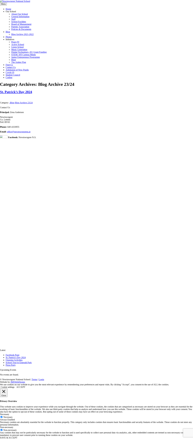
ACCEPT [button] (20, 387)
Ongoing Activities (14, 360)
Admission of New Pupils (17, 70)
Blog (8, 32)
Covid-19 (10, 72)
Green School (17, 47)
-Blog (11, 102)
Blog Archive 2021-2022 (22, 34)
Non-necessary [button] (6, 427)
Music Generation (19, 49)
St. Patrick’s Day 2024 (16, 92)
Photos (9, 37)
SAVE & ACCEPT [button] (8, 437)
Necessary (8, 417)
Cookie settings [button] (7, 387)
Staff (13, 19)
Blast (13, 59)
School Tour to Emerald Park (19, 362)
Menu (3, 4)
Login (41, 379)
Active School (17, 44)
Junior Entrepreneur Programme (25, 57)
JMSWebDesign (17, 382)
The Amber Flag (18, 62)
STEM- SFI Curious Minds (23, 54)
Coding (9, 77)
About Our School (19, 14)
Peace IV (15, 42)
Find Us (9, 65)
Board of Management (21, 24)
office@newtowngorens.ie (19, 132)
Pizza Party (11, 365)
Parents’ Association (20, 27)
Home (8, 9)
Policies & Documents (21, 29)
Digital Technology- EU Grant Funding (29, 52)
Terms (34, 379)
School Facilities (18, 21)
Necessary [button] (4, 414)
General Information (20, 16)
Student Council (13, 75)
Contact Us (11, 67)
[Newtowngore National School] (15, 1)
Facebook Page (12, 355)
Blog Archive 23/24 (24, 102)
